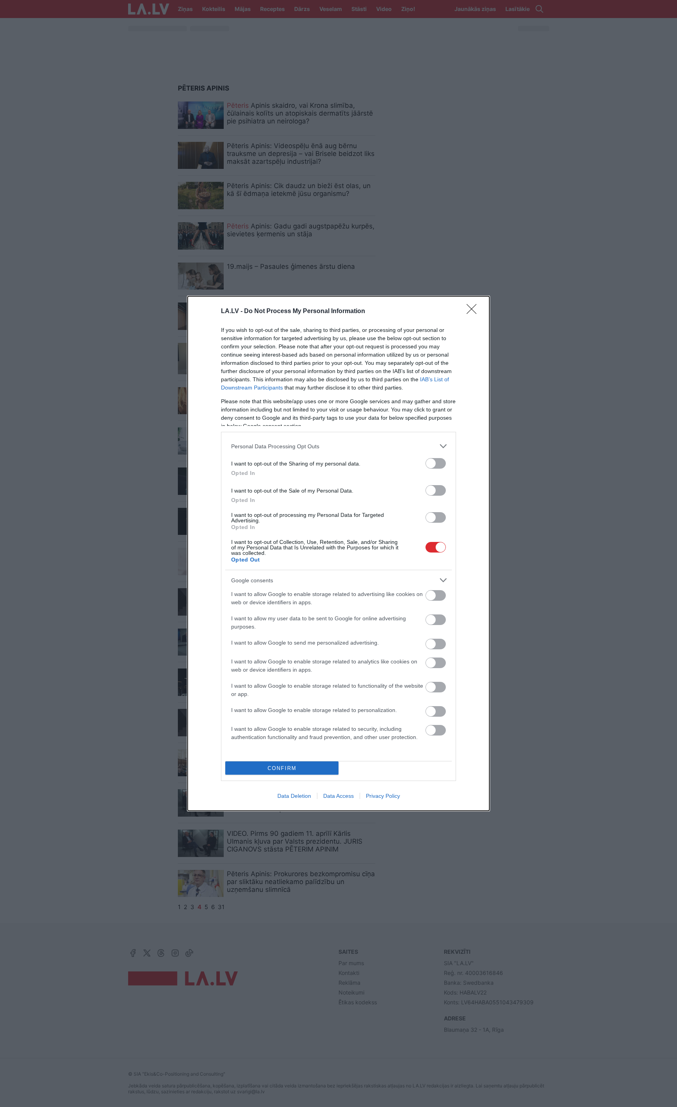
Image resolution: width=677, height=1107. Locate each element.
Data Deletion (294, 796)
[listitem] (338, 446)
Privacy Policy (383, 796)
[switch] (435, 463)
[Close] (474, 311)
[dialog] (338, 553)
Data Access (338, 796)
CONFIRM (282, 768)
